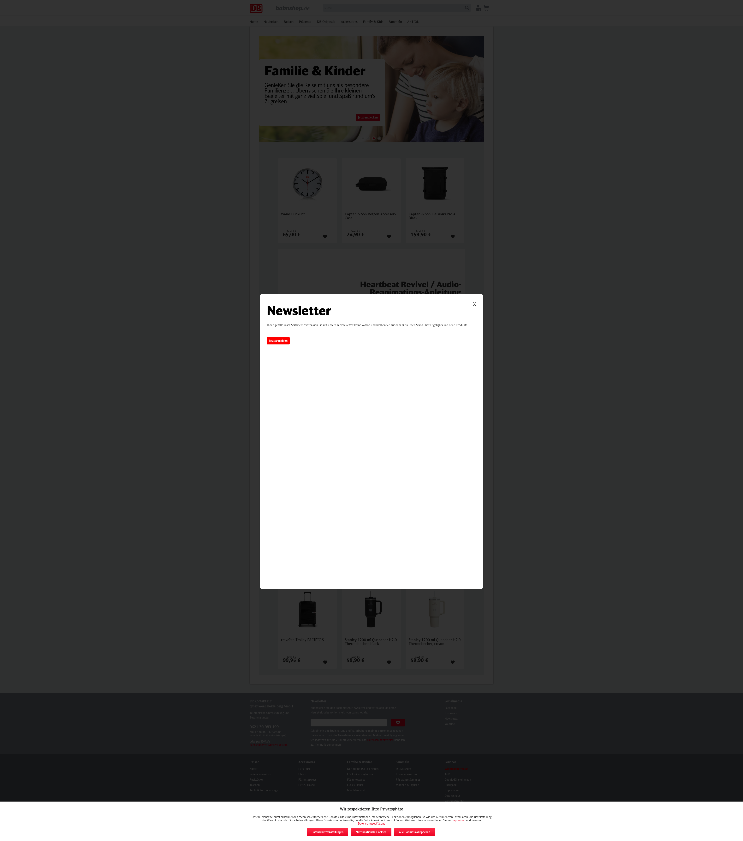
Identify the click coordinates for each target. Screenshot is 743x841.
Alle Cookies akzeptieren (414, 832)
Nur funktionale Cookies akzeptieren (371, 833)
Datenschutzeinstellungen (327, 832)
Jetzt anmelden (278, 340)
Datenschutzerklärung (371, 823)
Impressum (458, 820)
